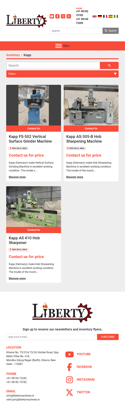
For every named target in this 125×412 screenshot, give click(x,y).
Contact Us (33, 128)
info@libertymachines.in (20, 395)
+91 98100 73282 (82, 21)
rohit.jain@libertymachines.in (23, 399)
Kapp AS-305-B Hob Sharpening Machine (84, 139)
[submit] (109, 65)
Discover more (17, 177)
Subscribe (108, 336)
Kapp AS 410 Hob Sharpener (24, 240)
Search (113, 30)
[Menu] (58, 46)
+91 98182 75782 (82, 13)
